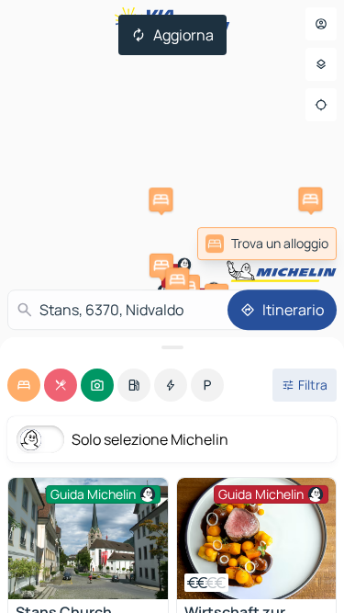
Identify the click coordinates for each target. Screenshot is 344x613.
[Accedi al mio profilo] (321, 23)
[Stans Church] (88, 538)
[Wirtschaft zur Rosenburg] (257, 538)
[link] (267, 243)
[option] (23, 385)
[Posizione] (321, 104)
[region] (257, 538)
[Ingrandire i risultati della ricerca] (172, 347)
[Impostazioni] (321, 64)
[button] (160, 199)
